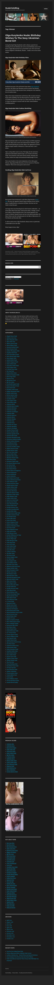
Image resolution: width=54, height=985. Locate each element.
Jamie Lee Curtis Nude (12, 500)
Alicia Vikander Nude (12, 339)
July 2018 (9, 924)
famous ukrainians (14, 254)
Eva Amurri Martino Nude (13, 463)
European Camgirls (12, 872)
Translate (16, 279)
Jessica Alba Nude (11, 518)
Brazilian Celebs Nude (12, 389)
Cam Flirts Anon (11, 859)
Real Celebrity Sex (11, 768)
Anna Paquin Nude (11, 358)
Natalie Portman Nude (12, 588)
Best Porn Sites (11, 845)
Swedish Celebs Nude (12, 651)
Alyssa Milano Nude (12, 345)
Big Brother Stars (11, 380)
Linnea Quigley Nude (12, 557)
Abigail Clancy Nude (12, 336)
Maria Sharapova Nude (13, 570)
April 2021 (9, 920)
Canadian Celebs (11, 398)
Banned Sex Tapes (11, 747)
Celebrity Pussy (11, 422)
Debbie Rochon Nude (12, 450)
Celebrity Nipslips (11, 419)
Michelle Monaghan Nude (13, 577)
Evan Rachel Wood (11, 468)
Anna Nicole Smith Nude (13, 356)
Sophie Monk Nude (12, 640)
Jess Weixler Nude (11, 516)
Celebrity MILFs (11, 417)
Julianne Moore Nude (12, 524)
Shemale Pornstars (12, 894)
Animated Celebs (11, 751)
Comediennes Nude (12, 443)
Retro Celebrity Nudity (12, 623)
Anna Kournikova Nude (13, 354)
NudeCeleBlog (12, 8)
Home (7, 968)
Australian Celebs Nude (13, 365)
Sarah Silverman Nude (12, 630)
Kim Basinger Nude (12, 537)
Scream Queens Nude (12, 634)
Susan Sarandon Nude (12, 649)
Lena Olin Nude (11, 549)
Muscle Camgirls (11, 887)
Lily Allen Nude (11, 553)
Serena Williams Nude (12, 636)
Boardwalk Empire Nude (13, 384)
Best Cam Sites (10, 843)
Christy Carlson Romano (13, 441)
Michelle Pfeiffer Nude (12, 579)
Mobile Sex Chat (11, 883)
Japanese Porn (10, 880)
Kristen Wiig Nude (11, 538)
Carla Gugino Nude (11, 400)
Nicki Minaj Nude (11, 590)
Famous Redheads (11, 474)
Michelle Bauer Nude (12, 575)
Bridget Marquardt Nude (13, 391)
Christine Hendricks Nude (13, 437)
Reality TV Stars (11, 618)
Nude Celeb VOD (11, 749)
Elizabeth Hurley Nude (12, 457)
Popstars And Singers (12, 608)
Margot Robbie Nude (12, 568)
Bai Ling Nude (10, 371)
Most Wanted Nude (12, 885)
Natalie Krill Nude (11, 586)
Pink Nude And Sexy (12, 607)
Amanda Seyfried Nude (13, 347)
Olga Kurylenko (35, 86)
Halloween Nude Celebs (13, 494)
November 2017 (11, 937)
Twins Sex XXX (10, 905)
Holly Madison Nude (12, 496)
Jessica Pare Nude (11, 520)
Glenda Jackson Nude (12, 485)
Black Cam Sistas (11, 856)
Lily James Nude (11, 555)
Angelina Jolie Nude (12, 352)
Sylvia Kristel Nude (12, 653)
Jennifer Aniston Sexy (12, 507)
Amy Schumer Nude (12, 349)
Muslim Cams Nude (12, 889)
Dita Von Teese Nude (12, 452)
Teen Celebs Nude (11, 654)
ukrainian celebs (31, 254)
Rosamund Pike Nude (12, 625)
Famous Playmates (11, 472)
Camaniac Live (10, 861)
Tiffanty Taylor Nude (12, 658)
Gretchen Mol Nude (12, 491)
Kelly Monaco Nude (12, 533)
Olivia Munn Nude (11, 597)
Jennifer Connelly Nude (13, 509)
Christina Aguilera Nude (13, 433)
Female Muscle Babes (12, 874)
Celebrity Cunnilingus (12, 411)
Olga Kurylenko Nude (13, 252)
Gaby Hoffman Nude (12, 481)
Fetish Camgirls (11, 876)
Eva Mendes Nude (11, 467)
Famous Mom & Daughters (14, 470)
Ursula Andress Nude (12, 673)
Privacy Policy (15, 972)
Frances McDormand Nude (14, 479)
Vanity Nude (10, 677)
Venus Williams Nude (12, 678)
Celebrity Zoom (11, 746)
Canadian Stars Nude (12, 867)
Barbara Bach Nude (12, 373)
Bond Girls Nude (18, 251)
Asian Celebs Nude (11, 363)
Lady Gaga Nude (11, 542)
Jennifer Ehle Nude (11, 511)
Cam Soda (9, 865)
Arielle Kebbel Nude (12, 360)
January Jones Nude (12, 502)
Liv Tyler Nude (10, 559)
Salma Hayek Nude (11, 629)
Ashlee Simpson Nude (12, 362)
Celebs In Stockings (12, 428)
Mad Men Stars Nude (12, 564)
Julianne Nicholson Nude (13, 526)
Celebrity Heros (11, 758)
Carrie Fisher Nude (11, 402)
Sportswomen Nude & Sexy (14, 642)
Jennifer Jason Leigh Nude (13, 513)
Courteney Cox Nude (12, 444)
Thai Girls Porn (10, 904)
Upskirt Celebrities (11, 671)
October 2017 (10, 938)
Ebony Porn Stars (11, 870)
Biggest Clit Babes (11, 852)
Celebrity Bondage (11, 409)
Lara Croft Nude (11, 544)
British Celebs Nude (12, 393)
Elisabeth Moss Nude (12, 456)
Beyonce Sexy (10, 378)
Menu (46, 8)
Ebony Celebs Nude (12, 454)
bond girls (21, 252)
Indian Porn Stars (11, 878)
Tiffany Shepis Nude (12, 660)
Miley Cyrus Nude (11, 581)
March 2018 (10, 929)
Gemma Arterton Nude (13, 483)
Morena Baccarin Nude (13, 584)
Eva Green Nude (11, 465)
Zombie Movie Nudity (12, 682)
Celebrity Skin (10, 744)
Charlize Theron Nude (12, 430)
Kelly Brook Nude (11, 531)
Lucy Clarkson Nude (12, 562)
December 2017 (11, 935)
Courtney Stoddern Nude (13, 446)
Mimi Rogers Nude (11, 583)
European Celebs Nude (12, 461)
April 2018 (9, 927)
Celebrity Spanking (12, 426)
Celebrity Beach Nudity (13, 406)
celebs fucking (33, 252)
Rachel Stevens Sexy (12, 614)
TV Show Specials (11, 667)
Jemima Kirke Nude (12, 505)
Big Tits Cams (10, 854)
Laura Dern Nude (11, 548)
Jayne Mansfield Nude (12, 503)
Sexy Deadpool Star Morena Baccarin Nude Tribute (20, 957)
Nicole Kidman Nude (12, 592)
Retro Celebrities (11, 769)
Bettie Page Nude (11, 376)
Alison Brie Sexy (11, 341)
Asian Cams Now (11, 848)
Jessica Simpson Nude (12, 522)
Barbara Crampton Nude (13, 374)
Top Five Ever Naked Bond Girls (15, 951)
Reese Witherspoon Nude (13, 621)
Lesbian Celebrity (11, 551)
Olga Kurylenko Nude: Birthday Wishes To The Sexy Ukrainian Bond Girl (23, 38)
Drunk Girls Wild (11, 869)
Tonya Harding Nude (12, 664)
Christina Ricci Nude (12, 435)
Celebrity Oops (10, 421)
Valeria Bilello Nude (12, 675)
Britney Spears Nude (12, 395)
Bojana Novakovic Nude (13, 386)
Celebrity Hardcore (11, 415)
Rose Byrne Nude (11, 627)
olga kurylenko (25, 254)
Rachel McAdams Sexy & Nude (14, 612)
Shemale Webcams (11, 896)
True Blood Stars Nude (12, 665)
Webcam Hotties (11, 907)
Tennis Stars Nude (11, 656)
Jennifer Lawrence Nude (13, 514)
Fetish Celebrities (11, 476)
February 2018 (10, 931)
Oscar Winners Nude (12, 599)
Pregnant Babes (11, 892)
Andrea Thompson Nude (13, 351)
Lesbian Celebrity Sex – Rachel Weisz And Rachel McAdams (22, 955)
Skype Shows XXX (11, 898)
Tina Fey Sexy (10, 662)
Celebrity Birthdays (26, 251)
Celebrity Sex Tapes (12, 424)
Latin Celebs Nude (11, 546)
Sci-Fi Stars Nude (11, 632)
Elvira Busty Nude (11, 459)
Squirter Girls (10, 902)
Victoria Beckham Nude (13, 680)
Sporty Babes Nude (12, 900)
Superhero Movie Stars (13, 645)
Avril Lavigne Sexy (11, 367)
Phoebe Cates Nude (12, 605)
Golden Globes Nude (12, 487)
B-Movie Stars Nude (12, 369)
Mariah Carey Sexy (11, 572)
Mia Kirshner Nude (12, 573)
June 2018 (9, 925)
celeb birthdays (26, 252)
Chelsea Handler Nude (12, 432)
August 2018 (10, 922)
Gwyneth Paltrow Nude (13, 492)
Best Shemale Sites (12, 846)
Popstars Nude (10, 766)
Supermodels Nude (12, 647)
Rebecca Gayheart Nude (13, 619)
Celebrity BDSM (11, 404)
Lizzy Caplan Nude (11, 561)
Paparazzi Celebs (11, 603)
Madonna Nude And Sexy (13, 566)
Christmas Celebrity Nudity (14, 439)
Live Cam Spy (10, 881)
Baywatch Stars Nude (12, 850)
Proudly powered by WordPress (25, 972)
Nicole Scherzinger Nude (13, 594)
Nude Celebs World (11, 891)
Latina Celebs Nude (12, 762)
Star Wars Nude (11, 643)
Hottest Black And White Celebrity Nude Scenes (19, 953)
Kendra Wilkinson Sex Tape (14, 535)
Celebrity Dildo (10, 413)
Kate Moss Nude (11, 527)
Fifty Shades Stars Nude (13, 478)
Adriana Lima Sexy (11, 338)
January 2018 (10, 933)
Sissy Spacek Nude (11, 638)
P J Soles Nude (10, 601)
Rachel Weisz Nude (12, 616)
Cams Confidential (11, 863)
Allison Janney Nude (12, 343)
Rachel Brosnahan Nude (13, 610)
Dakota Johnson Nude (12, 448)
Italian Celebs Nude (12, 498)
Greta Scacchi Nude (12, 489)
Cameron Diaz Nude (12, 397)
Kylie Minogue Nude (12, 540)
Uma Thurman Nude (12, 669)
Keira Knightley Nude (12, 529)
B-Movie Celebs (11, 757)
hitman (19, 254)
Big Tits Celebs (10, 382)
